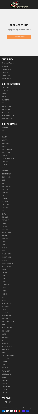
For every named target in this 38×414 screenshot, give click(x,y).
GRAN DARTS (6, 229)
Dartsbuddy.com (10, 408)
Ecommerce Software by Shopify (23, 408)
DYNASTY (5, 202)
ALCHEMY (5, 128)
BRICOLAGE (5, 143)
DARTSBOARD (6, 106)
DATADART (5, 192)
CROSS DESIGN (7, 177)
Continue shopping (19, 37)
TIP (3, 103)
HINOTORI (5, 242)
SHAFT (4, 97)
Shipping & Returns (8, 63)
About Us (5, 66)
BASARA (4, 137)
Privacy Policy (6, 69)
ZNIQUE (4, 392)
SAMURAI (5, 343)
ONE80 (4, 309)
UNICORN (5, 377)
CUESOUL (5, 180)
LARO (3, 275)
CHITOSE (5, 162)
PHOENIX (5, 319)
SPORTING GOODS (8, 115)
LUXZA (4, 288)
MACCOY (4, 291)
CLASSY (4, 165)
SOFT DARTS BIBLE (8, 356)
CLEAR (4, 168)
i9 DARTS (4, 245)
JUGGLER (5, 260)
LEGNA (4, 282)
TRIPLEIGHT (6, 371)
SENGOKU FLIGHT (7, 346)
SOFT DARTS (6, 88)
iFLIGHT (4, 248)
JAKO (3, 251)
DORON (4, 199)
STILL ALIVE (5, 359)
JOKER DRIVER (6, 254)
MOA (3, 297)
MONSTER (5, 300)
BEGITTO (5, 140)
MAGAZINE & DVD (7, 118)
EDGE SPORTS (6, 205)
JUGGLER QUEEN (7, 263)
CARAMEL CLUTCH (8, 158)
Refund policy (6, 78)
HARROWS (5, 239)
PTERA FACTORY (7, 328)
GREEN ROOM (6, 232)
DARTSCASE (6, 100)
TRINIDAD (5, 368)
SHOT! (4, 352)
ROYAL (4, 334)
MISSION (4, 294)
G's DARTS (5, 226)
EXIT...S (4, 214)
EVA (3, 211)
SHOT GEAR (5, 349)
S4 (2, 340)
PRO (3, 325)
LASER (4, 279)
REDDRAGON (6, 331)
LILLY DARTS (6, 285)
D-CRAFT (4, 183)
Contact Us (5, 72)
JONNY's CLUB (6, 257)
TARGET (4, 362)
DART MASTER (6, 186)
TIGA (3, 365)
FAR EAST (5, 217)
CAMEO (4, 155)
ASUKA (4, 134)
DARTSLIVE (5, 189)
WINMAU (4, 383)
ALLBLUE (5, 131)
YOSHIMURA (6, 386)
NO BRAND (5, 306)
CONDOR (5, 171)
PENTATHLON (6, 316)
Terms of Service (7, 75)
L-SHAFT (4, 269)
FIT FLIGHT (5, 220)
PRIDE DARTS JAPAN (8, 322)
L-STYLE (4, 272)
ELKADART (5, 208)
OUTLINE (5, 312)
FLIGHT (4, 94)
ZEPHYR (4, 389)
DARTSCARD (6, 109)
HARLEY (4, 235)
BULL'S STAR (6, 152)
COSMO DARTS (6, 174)
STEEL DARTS (6, 91)
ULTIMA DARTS (6, 374)
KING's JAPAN (6, 266)
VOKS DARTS (6, 380)
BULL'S (4, 146)
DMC (3, 195)
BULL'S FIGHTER (7, 149)
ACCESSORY (6, 112)
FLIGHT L (4, 223)
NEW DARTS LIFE (7, 303)
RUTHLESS (5, 337)
